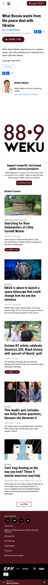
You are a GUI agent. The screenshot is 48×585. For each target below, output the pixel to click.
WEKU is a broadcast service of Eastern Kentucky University (21, 531)
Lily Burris (7, 358)
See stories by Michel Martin (26, 94)
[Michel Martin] (7, 86)
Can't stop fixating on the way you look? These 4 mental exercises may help (22, 472)
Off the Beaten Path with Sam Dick (15, 220)
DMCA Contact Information (14, 555)
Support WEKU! (37, 3)
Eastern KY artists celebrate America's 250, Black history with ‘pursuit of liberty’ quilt (23, 349)
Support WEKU (9, 546)
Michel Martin (14, 30)
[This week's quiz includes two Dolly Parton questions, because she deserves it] (22, 392)
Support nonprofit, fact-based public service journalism (24, 167)
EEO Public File (9, 541)
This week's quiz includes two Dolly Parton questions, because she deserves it (23, 414)
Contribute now (24, 183)
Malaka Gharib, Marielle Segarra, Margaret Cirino (19, 481)
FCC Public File (9, 536)
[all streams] (45, 582)
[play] (3, 582)
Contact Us (8, 551)
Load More (24, 504)
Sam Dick (7, 236)
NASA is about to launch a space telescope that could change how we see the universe (22, 293)
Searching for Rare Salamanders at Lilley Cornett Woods (18, 227)
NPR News (8, 66)
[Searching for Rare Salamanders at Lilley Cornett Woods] (22, 205)
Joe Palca (7, 305)
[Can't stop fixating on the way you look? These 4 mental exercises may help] (22, 449)
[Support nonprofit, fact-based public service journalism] (24, 138)
